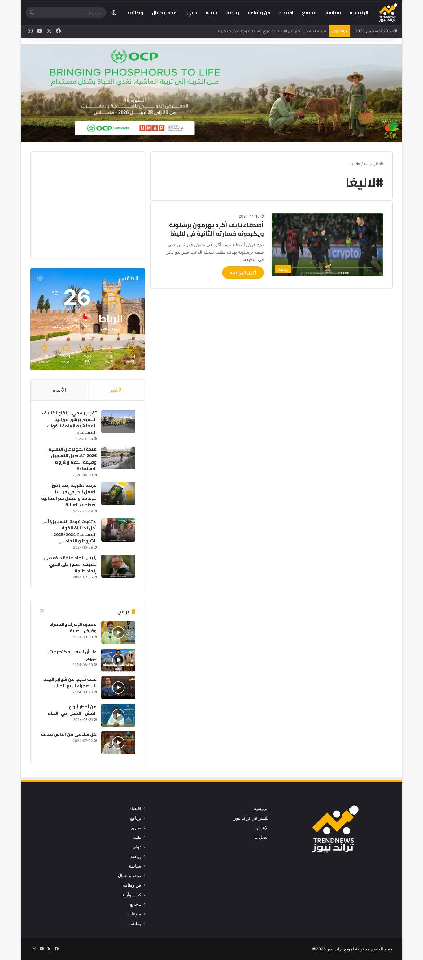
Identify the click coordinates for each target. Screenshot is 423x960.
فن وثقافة (259, 12)
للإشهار (262, 827)
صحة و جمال (165, 12)
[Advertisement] (83, 204)
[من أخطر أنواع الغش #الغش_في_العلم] (118, 715)
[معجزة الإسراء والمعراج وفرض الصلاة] (118, 632)
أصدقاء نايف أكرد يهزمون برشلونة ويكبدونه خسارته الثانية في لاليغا (216, 229)
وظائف (135, 12)
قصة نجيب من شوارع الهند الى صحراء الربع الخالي (70, 682)
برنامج (135, 818)
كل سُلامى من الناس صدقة (69, 734)
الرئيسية (359, 12)
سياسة (333, 12)
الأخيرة (59, 390)
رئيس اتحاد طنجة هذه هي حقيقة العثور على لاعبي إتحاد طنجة (70, 564)
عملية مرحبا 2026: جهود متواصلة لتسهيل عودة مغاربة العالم (269, 31)
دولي (191, 12)
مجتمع (309, 12)
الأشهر (116, 390)
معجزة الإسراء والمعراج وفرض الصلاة (73, 627)
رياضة (232, 12)
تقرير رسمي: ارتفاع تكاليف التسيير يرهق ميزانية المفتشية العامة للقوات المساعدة (69, 422)
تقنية (212, 12)
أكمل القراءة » (243, 272)
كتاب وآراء (131, 894)
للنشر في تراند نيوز (251, 818)
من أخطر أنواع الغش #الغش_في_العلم (72, 710)
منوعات (134, 913)
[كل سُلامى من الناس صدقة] (118, 742)
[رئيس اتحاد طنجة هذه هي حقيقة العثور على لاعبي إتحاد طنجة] (118, 566)
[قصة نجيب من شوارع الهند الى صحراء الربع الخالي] (118, 687)
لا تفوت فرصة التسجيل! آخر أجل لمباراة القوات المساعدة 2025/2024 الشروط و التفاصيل (70, 531)
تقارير (136, 827)
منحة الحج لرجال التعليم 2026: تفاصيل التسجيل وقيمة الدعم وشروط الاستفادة (72, 459)
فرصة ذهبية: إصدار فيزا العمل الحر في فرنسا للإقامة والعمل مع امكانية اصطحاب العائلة (69, 495)
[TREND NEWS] (388, 12)
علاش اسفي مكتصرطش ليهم (72, 655)
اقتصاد (286, 12)
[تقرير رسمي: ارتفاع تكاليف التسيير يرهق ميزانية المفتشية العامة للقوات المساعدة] (118, 421)
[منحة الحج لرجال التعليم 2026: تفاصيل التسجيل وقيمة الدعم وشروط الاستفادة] (118, 457)
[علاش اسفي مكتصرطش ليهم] (118, 660)
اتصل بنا (261, 837)
